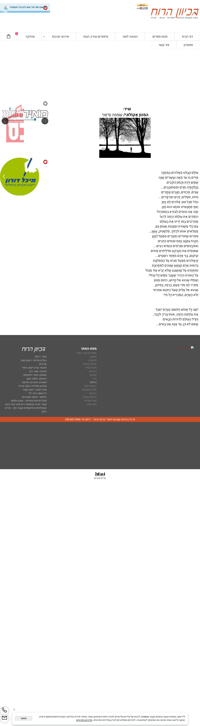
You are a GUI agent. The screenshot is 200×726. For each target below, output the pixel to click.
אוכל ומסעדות (89, 389)
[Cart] (8, 37)
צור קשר (164, 45)
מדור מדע (92, 404)
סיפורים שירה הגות (95, 36)
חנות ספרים (160, 36)
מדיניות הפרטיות (84, 720)
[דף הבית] (174, 14)
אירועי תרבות (60, 36)
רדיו (95, 378)
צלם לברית (91, 367)
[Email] (4, 718)
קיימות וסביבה (89, 397)
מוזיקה (30, 36)
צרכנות (93, 393)
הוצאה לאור (130, 36)
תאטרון (188, 45)
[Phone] (4, 711)
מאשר (23, 718)
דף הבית (187, 36)
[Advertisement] (100, 74)
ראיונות (93, 371)
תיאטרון (93, 360)
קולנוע (93, 375)
